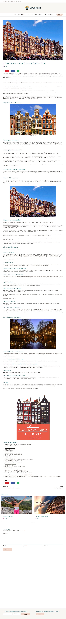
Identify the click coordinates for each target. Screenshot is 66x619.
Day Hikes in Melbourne (9, 465)
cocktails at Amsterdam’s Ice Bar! (29, 378)
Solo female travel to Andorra (10, 448)
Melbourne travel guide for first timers (12, 462)
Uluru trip (15, 461)
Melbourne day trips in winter (10, 464)
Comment (5, 533)
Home (15, 14)
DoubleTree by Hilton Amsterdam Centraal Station (37, 230)
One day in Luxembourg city (57, 487)
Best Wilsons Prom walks (8, 516)
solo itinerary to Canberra (14, 471)
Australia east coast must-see (10, 456)
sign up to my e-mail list (55, 476)
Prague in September (18, 454)
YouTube (32, 476)
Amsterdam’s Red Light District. (45, 303)
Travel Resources (48, 14)
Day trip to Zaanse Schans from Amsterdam (11, 487)
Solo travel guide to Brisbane (10, 459)
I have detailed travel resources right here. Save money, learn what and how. (19, 475)
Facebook (28, 476)
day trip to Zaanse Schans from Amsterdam (17, 470)
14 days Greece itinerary (9, 450)
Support (19, 1)
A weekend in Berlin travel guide (42, 516)
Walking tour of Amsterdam (38, 257)
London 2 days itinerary (9, 453)
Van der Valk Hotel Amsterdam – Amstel (10, 225)
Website (45, 545)
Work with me (13, 1)
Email (25, 545)
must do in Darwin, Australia (12, 469)
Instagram (24, 476)
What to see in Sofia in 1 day (10, 449)
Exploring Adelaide (8, 460)
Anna (6, 66)
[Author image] (3, 66)
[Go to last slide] (2, 509)
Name (4, 545)
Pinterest (40, 476)
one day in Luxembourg (13, 445)
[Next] (63, 509)
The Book (59, 14)
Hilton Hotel (50, 230)
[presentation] (16, 505)
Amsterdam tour (43, 354)
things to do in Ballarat (20, 466)
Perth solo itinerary (8, 467)
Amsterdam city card (38, 156)
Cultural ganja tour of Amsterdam (9, 298)
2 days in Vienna (8, 446)
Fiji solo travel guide (8, 455)
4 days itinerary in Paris (9, 451)
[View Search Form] (62, 1)
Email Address (15, 613)
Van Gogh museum (32, 367)
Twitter (35, 476)
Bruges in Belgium (51, 385)
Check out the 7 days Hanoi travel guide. (25, 472)
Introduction (6, 1)
